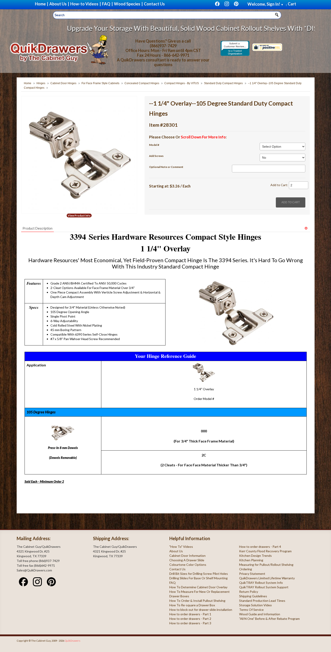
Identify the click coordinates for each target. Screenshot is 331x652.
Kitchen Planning (251, 560)
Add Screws (156, 156)
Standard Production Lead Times (262, 600)
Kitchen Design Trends (255, 555)
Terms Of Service (251, 609)
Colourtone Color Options (187, 564)
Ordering (245, 569)
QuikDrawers (72, 640)
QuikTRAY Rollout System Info (261, 582)
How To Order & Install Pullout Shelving (197, 600)
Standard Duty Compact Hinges (223, 83)
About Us (176, 551)
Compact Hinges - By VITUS (181, 83)
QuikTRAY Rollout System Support (263, 587)
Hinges (40, 83)
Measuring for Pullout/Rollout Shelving (266, 564)
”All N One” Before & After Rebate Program (269, 618)
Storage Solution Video (255, 605)
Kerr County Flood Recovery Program (265, 551)
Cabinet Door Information (187, 555)
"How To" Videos (181, 546)
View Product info (79, 215)
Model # (154, 145)
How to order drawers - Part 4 (260, 546)
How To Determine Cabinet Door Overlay (198, 587)
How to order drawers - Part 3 (190, 623)
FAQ (172, 582)
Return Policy (248, 591)
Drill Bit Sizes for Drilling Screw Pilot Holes (198, 573)
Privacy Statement (252, 573)
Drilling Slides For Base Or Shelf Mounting (198, 578)
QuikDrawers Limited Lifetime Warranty (267, 578)
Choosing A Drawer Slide (186, 560)
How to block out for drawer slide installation (200, 609)
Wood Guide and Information (259, 614)
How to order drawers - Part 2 (190, 618)
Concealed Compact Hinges (142, 83)
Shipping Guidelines (253, 596)
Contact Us (177, 569)
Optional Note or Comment (166, 167)
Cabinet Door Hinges (63, 83)
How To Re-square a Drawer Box (192, 605)
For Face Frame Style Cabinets (100, 83)
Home (27, 83)
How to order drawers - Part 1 (190, 614)
